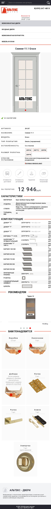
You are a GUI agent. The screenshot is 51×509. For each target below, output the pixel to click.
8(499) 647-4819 (42, 8)
